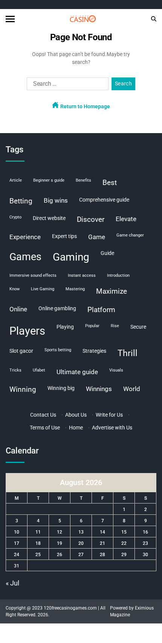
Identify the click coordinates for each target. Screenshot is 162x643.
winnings (99, 389)
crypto (15, 217)
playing (65, 327)
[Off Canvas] (10, 19)
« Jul (12, 583)
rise (115, 325)
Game (96, 237)
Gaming (71, 257)
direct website (49, 218)
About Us (76, 415)
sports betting (57, 349)
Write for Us (109, 415)
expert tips (64, 236)
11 (38, 532)
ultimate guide (77, 372)
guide (107, 253)
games (25, 257)
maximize (111, 291)
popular (92, 325)
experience (25, 237)
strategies (94, 351)
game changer (130, 235)
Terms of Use (45, 428)
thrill (128, 353)
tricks (15, 370)
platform (101, 309)
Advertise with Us (112, 428)
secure (138, 327)
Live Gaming (42, 289)
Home (76, 428)
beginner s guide (48, 180)
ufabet (39, 370)
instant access (82, 275)
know (14, 289)
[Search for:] (66, 85)
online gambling (57, 308)
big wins (56, 200)
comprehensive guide (104, 200)
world (131, 389)
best (109, 182)
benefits (83, 180)
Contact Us (43, 415)
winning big (61, 388)
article (15, 180)
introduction (118, 275)
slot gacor (21, 351)
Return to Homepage (84, 106)
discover (90, 219)
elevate (126, 219)
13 (81, 532)
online (18, 309)
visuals (116, 370)
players (27, 331)
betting (20, 201)
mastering (75, 289)
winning (22, 389)
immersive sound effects (33, 275)
